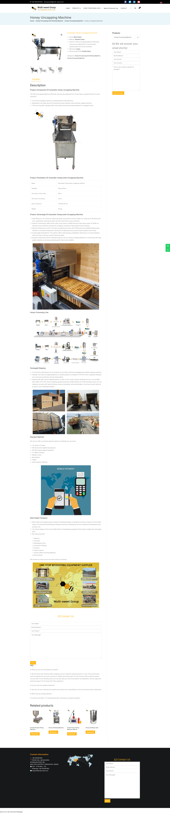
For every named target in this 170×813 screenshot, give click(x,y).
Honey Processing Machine (74, 21)
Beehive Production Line (111, 8)
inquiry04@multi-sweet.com (55, 2)
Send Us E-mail (5, 812)
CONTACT (124, 8)
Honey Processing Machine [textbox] (125, 37)
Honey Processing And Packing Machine (49, 21)
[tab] (36, 79)
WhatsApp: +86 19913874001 (40, 768)
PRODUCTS (75, 8)
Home (32, 21)
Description (36, 79)
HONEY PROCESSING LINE (91, 8)
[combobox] (126, 37)
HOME (68, 8)
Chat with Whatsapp (16, 812)
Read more (34, 734)
